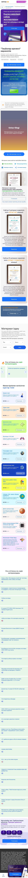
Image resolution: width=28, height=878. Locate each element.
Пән (4, 342)
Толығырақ (14, 91)
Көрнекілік (13, 59)
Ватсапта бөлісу (8, 163)
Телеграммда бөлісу (22, 163)
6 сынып (20, 59)
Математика (4, 59)
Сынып (5, 347)
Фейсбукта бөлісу (8, 167)
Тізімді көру (13, 313)
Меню (3, 876)
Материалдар (9, 6)
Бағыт (16, 342)
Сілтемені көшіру (21, 167)
